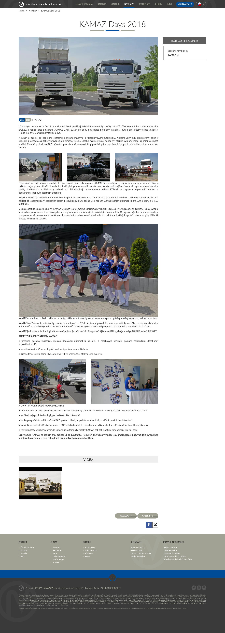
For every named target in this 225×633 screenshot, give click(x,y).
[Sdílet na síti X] (155, 524)
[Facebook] (194, 589)
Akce (55, 553)
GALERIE (146, 515)
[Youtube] (199, 589)
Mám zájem (184, 4)
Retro (87, 556)
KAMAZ (172, 55)
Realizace (57, 550)
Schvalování (90, 547)
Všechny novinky (176, 50)
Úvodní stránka (27, 547)
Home (21, 10)
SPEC (23, 556)
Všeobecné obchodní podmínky (178, 559)
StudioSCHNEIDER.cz (111, 588)
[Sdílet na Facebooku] (149, 524)
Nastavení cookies (172, 553)
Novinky (33, 10)
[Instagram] (204, 589)
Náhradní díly (91, 550)
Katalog (24, 550)
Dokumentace (59, 556)
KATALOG (124, 515)
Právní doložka (170, 547)
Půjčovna (89, 553)
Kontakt (56, 562)
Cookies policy (170, 550)
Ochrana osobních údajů (175, 556)
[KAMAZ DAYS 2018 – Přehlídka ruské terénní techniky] (40, 483)
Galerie (24, 553)
